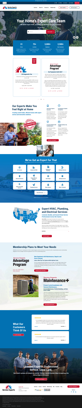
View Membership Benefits (49, 304)
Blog (61, 386)
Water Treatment (16, 270)
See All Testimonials (17, 334)
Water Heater (20, 269)
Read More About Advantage (41, 270)
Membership (49, 386)
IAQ (16, 269)
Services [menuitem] (35, 7)
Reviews (44, 386)
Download (32, 88)
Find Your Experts (74, 7)
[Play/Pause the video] (74, 37)
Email (26, 88)
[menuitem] (4, 406)
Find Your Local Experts (52, 140)
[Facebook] (71, 391)
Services (35, 386)
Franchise (71, 2)
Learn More (44, 0)
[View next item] (43, 99)
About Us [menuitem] (41, 7)
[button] (77, 37)
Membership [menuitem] (53, 7)
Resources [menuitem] (47, 7)
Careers (66, 2)
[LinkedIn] (75, 391)
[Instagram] (73, 391)
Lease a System (63, 7)
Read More (63, 326)
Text (22, 88)
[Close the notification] (79, 0)
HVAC (14, 269)
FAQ (56, 2)
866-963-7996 (77, 2)
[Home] (9, 7)
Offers (61, 2)
